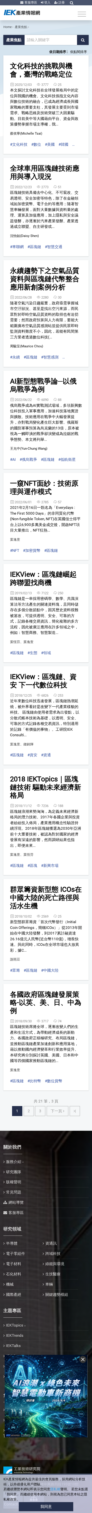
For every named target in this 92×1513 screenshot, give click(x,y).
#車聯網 (17, 247)
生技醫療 (53, 1274)
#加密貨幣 (31, 550)
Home (7, 27)
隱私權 (55, 1489)
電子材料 (13, 1264)
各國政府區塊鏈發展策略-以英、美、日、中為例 (45, 1003)
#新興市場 (50, 865)
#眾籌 (15, 970)
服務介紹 (13, 1161)
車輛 (49, 1284)
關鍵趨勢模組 (56, 1294)
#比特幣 (34, 1081)
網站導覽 (16, 1202)
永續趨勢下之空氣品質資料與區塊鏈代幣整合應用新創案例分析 (44, 279)
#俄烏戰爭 (28, 459)
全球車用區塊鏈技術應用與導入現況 (44, 172)
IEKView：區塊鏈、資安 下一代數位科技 (43, 681)
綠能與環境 (54, 1264)
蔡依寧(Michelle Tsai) (26, 133)
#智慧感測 (50, 357)
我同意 (46, 1506)
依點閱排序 (78, 52)
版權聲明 (13, 1182)
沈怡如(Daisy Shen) (24, 236)
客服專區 (30, 2)
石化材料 (13, 1274)
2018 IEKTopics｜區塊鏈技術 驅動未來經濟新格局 (45, 787)
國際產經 (13, 1294)
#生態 (32, 653)
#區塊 (32, 865)
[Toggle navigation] (81, 14)
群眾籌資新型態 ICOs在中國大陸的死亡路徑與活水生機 (46, 898)
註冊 (61, 2)
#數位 (36, 144)
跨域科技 (53, 1253)
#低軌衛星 (67, 459)
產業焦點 (21, 27)
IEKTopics (14, 1325)
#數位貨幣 (53, 1081)
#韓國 (63, 144)
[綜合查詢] (71, 3)
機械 (10, 1284)
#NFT (14, 550)
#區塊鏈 (34, 247)
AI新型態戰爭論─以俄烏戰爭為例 (43, 385)
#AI (13, 459)
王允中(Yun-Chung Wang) (28, 449)
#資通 (46, 755)
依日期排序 (57, 52)
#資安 (32, 755)
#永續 (15, 357)
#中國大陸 (50, 970)
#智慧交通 (53, 247)
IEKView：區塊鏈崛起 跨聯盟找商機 (43, 578)
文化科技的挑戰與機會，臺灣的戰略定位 (41, 70)
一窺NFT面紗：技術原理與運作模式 (44, 487)
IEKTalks (13, 1345)
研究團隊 (13, 1172)
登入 (47, 2)
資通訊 (51, 1243)
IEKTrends (14, 1335)
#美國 (50, 144)
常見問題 (13, 1192)
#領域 (46, 653)
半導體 (11, 1243)
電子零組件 (15, 1253)
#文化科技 (18, 144)
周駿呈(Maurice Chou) (26, 346)
